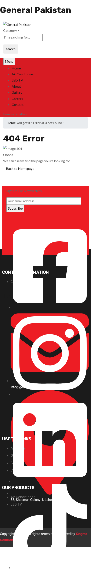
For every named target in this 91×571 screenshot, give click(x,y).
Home (11, 123)
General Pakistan (35, 10)
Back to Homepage (20, 168)
